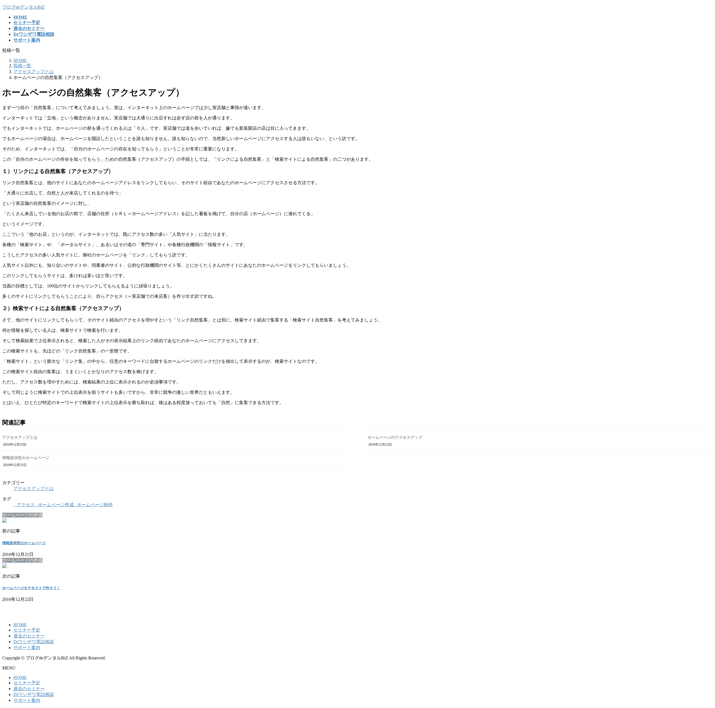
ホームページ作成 (56, 504)
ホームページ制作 (95, 504)
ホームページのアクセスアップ (395, 437)
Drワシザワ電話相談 (33, 641)
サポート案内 (26, 647)
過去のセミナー (29, 635)
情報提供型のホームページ (25, 458)
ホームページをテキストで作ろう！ (31, 588)
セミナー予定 (26, 630)
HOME (20, 624)
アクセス (26, 504)
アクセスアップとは (19, 437)
